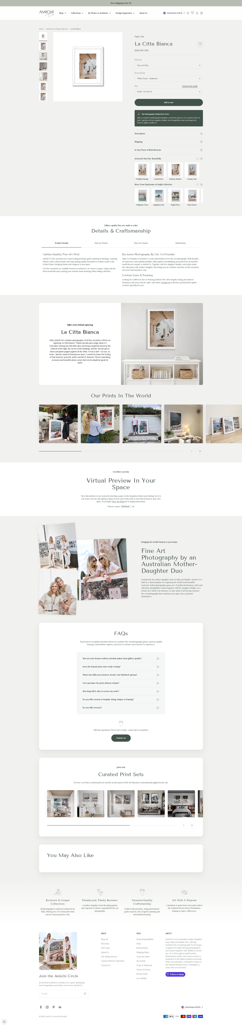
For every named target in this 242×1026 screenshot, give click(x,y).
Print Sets (105, 944)
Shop (61, 13)
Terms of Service (143, 970)
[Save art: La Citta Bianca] (200, 44)
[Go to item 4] (43, 76)
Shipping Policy (143, 952)
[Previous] (197, 158)
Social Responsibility (145, 939)
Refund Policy (142, 948)
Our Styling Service (109, 957)
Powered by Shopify (60, 1016)
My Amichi (141, 961)
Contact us (165, 282)
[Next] (201, 158)
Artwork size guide (190, 86)
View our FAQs (118, 501)
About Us (143, 13)
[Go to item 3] (43, 66)
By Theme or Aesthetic (98, 13)
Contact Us (105, 965)
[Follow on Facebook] (40, 1007)
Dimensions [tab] (180, 243)
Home (41, 29)
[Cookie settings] (4, 1021)
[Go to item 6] (43, 97)
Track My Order (143, 957)
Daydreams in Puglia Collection (57, 29)
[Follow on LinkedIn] (60, 1007)
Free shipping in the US (121, 3)
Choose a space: (114, 506)
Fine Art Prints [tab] (101, 243)
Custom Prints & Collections (112, 961)
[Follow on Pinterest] (53, 1007)
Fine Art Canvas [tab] (141, 243)
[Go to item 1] (43, 46)
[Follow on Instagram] (47, 1007)
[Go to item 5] (43, 87)
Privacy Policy (142, 974)
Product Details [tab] (61, 243)
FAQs (139, 944)
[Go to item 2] (43, 56)
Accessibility (142, 978)
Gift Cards (105, 948)
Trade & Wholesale (144, 965)
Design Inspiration (124, 13)
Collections (76, 13)
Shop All (104, 939)
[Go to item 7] (43, 36)
